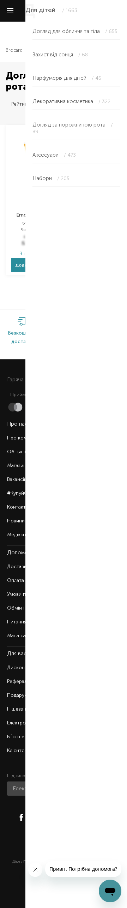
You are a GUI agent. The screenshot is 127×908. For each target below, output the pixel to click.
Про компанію (24, 438)
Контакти (18, 507)
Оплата (15, 580)
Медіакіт (16, 535)
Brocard (14, 50)
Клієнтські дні (22, 750)
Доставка (18, 567)
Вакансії (16, 479)
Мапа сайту (20, 636)
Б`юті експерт (24, 737)
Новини (16, 521)
